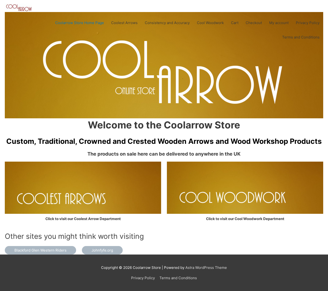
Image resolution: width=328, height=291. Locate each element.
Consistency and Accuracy (167, 22)
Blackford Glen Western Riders (40, 250)
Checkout (254, 22)
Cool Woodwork (210, 22)
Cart (234, 22)
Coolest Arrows (124, 22)
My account (279, 22)
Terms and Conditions (301, 37)
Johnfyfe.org (102, 250)
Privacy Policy (308, 22)
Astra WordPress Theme (206, 267)
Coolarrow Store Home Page (79, 22)
